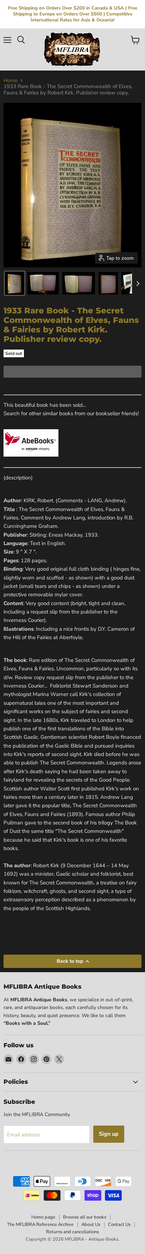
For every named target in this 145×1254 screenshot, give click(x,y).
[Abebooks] (31, 460)
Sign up (109, 1134)
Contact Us (119, 1224)
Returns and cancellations (72, 1232)
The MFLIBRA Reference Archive (40, 1224)
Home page (43, 1217)
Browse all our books (84, 1217)
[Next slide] (137, 283)
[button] (15, 283)
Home (11, 81)
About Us (90, 1224)
